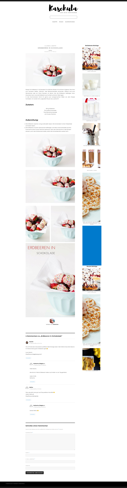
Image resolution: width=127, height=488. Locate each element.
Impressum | (16, 483)
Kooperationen (70, 21)
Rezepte (54, 21)
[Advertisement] (63, 35)
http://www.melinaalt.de (32, 396)
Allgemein (48, 45)
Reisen (61, 21)
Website (28, 465)
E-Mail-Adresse (30, 459)
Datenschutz (22, 483)
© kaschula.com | (9, 483)
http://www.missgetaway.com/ (34, 354)
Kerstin (31, 341)
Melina (31, 387)
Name (27, 452)
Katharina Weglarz (38, 363)
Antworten (28, 358)
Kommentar (29, 432)
